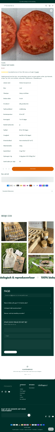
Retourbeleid (31, 387)
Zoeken (21, 389)
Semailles (3, 63)
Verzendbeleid (34, 429)
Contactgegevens (40, 429)
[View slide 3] (28, 374)
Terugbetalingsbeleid (15, 429)
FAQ (12, 295)
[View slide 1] (25, 374)
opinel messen (48, 266)
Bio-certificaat (23, 399)
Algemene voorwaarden (28, 429)
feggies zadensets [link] (8, 270)
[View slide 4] (30, 374)
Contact (21, 397)
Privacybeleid (22, 429)
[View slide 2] (27, 374)
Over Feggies (22, 391)
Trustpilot (37, 72)
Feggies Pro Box (14, 237)
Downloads (22, 393)
